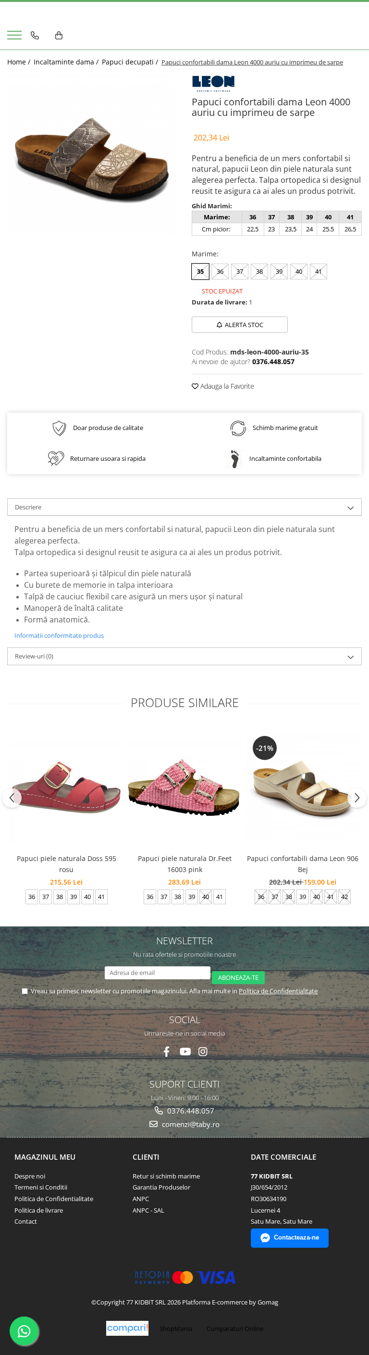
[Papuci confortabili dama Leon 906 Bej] (303, 787)
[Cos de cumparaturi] (59, 35)
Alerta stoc (244, 324)
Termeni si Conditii (40, 1187)
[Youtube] (184, 1051)
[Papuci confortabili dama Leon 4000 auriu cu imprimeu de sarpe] (92, 154)
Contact (25, 1221)
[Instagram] (203, 1051)
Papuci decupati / (131, 61)
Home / (19, 61)
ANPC (141, 1198)
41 (318, 271)
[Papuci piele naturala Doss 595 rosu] (66, 787)
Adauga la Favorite (226, 386)
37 (239, 271)
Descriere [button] (28, 507)
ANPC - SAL (148, 1210)
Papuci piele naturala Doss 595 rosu (66, 864)
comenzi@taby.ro (190, 1124)
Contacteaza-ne (296, 1237)
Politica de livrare (38, 1210)
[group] (92, 154)
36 (220, 271)
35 (200, 271)
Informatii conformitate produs (59, 635)
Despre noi (29, 1176)
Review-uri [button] (34, 656)
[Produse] (15, 38)
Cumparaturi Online (235, 1328)
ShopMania (176, 1328)
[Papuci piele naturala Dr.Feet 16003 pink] (184, 787)
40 (298, 271)
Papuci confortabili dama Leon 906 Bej (302, 864)
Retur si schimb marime (166, 1176)
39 (279, 271)
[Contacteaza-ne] (35, 35)
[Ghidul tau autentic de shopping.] (127, 1328)
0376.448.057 (189, 1110)
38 (259, 271)
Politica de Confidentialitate (278, 991)
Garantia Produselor (161, 1187)
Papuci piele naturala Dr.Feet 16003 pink (185, 864)
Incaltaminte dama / (67, 61)
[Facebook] (166, 1051)
